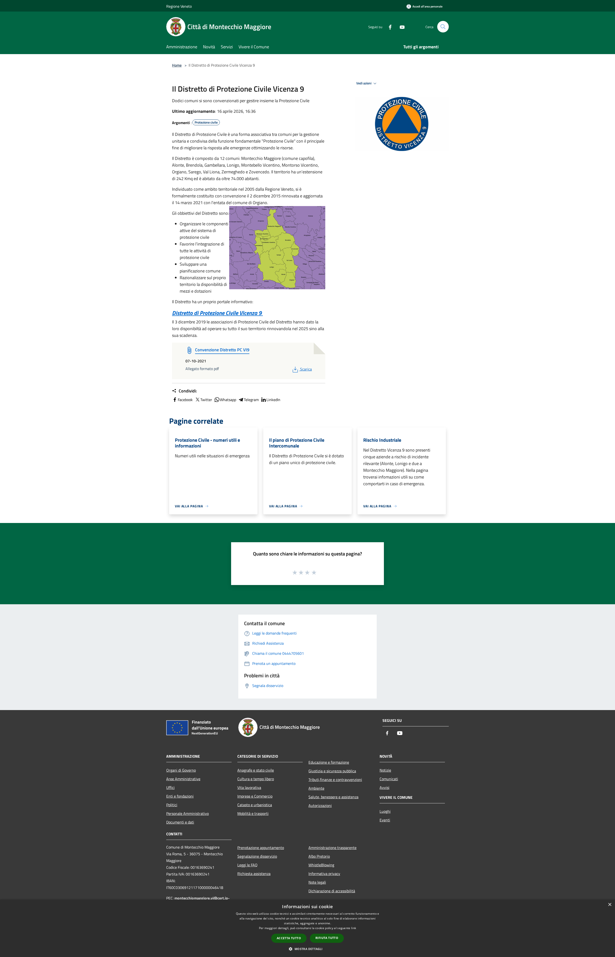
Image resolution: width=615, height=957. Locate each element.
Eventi (385, 820)
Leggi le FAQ (247, 865)
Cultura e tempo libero (255, 779)
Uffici (170, 787)
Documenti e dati (180, 822)
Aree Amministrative (183, 779)
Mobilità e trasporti (253, 813)
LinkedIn (273, 400)
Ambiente (316, 788)
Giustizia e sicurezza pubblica (332, 771)
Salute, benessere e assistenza (333, 797)
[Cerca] (443, 26)
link (353, 928)
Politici (171, 805)
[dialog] (307, 928)
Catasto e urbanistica (254, 805)
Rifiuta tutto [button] (326, 938)
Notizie (385, 770)
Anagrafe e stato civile (255, 770)
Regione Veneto (179, 6)
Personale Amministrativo (187, 813)
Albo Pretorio (319, 856)
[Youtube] (400, 26)
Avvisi (384, 787)
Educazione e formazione (328, 762)
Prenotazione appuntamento (260, 847)
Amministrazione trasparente (332, 847)
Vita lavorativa (249, 787)
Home (177, 65)
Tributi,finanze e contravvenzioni (335, 779)
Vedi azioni (364, 83)
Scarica (306, 369)
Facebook (185, 400)
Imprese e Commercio (254, 796)
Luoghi (385, 811)
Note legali (317, 882)
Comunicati (389, 779)
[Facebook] (388, 26)
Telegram (251, 400)
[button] (307, 948)
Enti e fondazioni (180, 796)
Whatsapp (228, 400)
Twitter (206, 400)
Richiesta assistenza (254, 873)
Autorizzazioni (320, 805)
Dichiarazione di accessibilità (331, 891)
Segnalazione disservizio (257, 856)
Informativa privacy (324, 873)
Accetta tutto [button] (289, 938)
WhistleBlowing (321, 865)
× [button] (609, 905)
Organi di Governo (181, 770)
